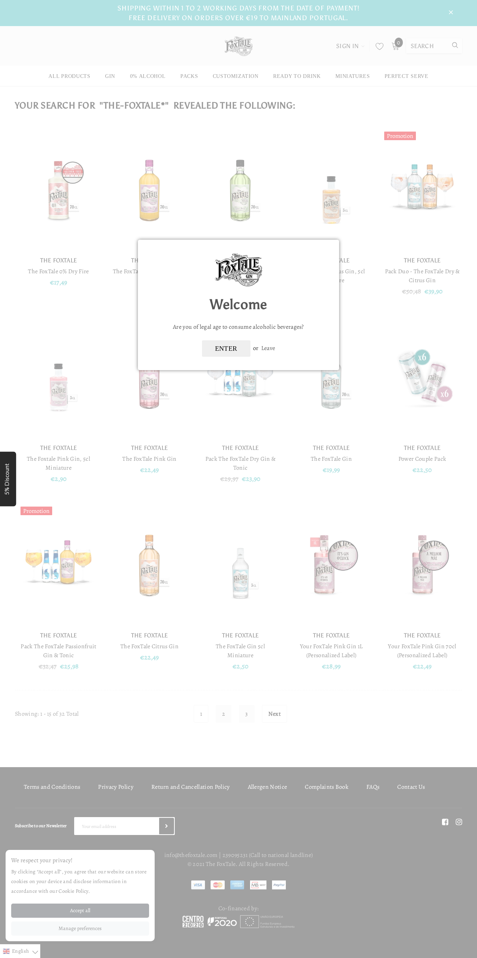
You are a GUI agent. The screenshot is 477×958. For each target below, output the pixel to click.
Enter (226, 348)
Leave (268, 348)
